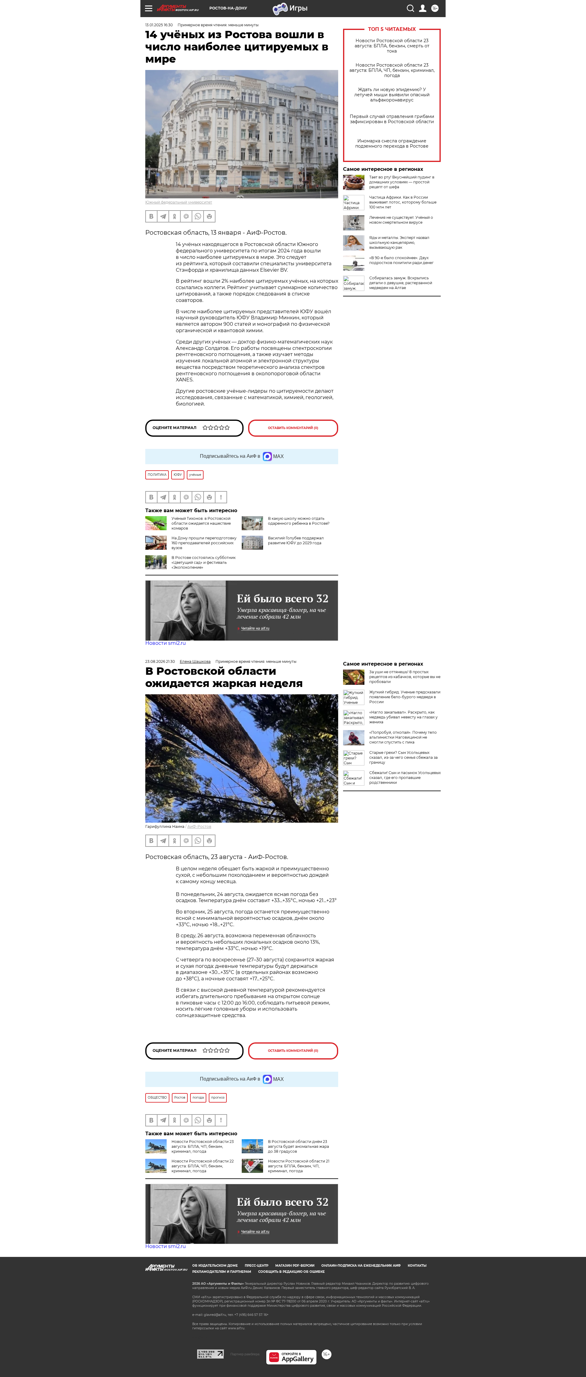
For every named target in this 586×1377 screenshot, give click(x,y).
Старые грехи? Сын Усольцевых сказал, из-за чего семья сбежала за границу (403, 757)
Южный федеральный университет (178, 202)
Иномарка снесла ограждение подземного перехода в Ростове (392, 143)
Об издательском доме (215, 1266)
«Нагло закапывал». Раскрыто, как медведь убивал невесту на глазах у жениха (403, 717)
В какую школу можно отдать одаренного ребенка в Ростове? (299, 521)
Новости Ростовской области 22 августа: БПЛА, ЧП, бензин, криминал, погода (203, 1166)
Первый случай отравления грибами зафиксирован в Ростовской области (392, 119)
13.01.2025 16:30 (159, 25)
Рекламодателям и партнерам (221, 1272)
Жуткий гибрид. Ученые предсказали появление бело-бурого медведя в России (404, 697)
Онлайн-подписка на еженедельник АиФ (361, 1266)
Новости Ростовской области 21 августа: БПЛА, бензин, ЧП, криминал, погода (298, 1166)
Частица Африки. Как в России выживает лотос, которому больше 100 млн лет (402, 202)
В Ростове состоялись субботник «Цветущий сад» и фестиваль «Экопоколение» (204, 562)
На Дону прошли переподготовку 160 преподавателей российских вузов (204, 543)
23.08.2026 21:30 (160, 661)
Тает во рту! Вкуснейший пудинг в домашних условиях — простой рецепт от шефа (401, 182)
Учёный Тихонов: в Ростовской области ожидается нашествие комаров (201, 523)
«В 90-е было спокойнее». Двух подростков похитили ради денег (401, 260)
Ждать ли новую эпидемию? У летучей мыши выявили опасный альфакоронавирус (392, 95)
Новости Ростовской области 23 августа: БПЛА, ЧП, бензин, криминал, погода (392, 70)
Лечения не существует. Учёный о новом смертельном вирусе (401, 220)
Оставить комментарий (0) (293, 428)
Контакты (417, 1266)
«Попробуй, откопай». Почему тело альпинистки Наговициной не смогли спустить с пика (403, 737)
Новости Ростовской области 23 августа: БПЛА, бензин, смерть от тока (392, 46)
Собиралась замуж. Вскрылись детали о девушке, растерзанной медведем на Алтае (400, 283)
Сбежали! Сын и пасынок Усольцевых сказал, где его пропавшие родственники (405, 777)
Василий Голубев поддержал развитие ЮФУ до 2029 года (296, 540)
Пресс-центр (256, 1266)
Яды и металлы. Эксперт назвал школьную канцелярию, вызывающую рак (399, 242)
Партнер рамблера (244, 1354)
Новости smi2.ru (165, 643)
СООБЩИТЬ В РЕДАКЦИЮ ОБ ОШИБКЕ (291, 1272)
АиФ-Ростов (199, 826)
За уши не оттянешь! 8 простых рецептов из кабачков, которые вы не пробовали (404, 677)
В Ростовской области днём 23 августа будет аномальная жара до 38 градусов (298, 1146)
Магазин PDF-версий (294, 1266)
